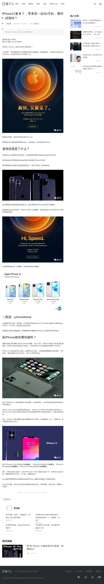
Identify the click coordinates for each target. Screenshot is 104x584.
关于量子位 (68, 571)
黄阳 (28, 553)
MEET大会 (53, 4)
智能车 (30, 4)
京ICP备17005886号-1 (37, 578)
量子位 (36, 24)
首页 (17, 4)
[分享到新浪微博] (2, 23)
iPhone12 (7, 499)
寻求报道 (89, 571)
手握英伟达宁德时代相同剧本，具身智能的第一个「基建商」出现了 (47, 517)
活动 (44, 4)
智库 (38, 4)
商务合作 (99, 571)
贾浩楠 (9, 24)
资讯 (23, 4)
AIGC (63, 4)
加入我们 (79, 571)
